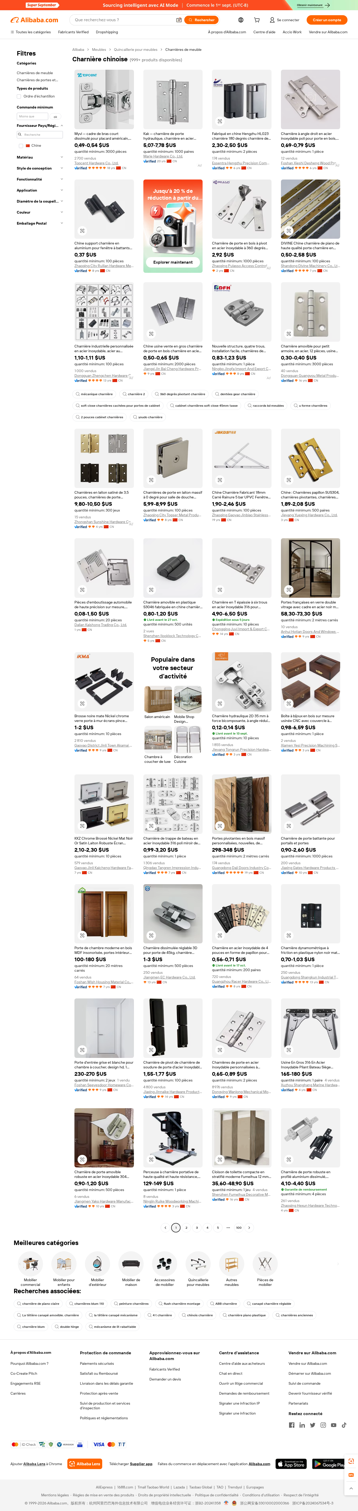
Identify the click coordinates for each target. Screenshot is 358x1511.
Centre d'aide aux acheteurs (242, 1363)
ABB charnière (226, 1304)
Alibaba (78, 49)
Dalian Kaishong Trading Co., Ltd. (100, 625)
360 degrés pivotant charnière (182, 394)
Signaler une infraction (237, 1413)
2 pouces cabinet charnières (102, 417)
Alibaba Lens (34, 1464)
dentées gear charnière (237, 394)
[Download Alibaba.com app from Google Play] (330, 1464)
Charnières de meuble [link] (183, 49)
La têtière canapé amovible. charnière (50, 1315)
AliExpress (104, 1487)
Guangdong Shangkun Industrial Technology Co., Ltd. (310, 977)
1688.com (125, 1487)
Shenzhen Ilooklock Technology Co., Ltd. (173, 636)
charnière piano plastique (247, 1315)
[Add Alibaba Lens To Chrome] (84, 1464)
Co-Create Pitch (23, 1373)
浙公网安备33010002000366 (264, 1503)
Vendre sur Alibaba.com (308, 1363)
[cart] (258, 21)
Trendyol (235, 1487)
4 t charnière (162, 1315)
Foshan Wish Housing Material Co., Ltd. (104, 982)
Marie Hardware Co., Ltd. (163, 156)
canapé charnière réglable (271, 1304)
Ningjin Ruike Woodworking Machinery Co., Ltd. (173, 1201)
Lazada (179, 1487)
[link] (351, 1461)
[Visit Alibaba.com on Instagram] (323, 1425)
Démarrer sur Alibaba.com (310, 1373)
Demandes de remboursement (244, 1393)
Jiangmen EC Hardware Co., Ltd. (169, 977)
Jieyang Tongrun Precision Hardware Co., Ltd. (242, 749)
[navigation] (40, 639)
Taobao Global (200, 1487)
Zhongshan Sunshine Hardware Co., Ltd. (104, 522)
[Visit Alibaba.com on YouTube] (333, 1425)
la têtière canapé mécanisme (116, 1315)
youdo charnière (150, 417)
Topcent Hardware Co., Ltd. (96, 163)
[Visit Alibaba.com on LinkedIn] (302, 1425)
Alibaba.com (259, 1464)
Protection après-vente (99, 1393)
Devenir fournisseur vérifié (310, 1393)
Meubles (99, 49)
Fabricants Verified (164, 1369)
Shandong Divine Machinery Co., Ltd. (310, 266)
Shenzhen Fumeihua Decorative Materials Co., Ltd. (242, 1194)
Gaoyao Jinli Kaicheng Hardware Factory (104, 868)
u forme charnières (313, 405)
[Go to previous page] (165, 1227)
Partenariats (298, 1403)
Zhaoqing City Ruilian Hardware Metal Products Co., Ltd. (104, 266)
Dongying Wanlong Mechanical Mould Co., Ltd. (242, 1092)
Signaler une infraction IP (239, 1403)
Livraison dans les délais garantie (106, 1383)
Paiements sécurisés (97, 1363)
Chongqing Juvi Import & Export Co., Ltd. (242, 629)
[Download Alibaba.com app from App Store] (291, 1464)
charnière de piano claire (40, 1304)
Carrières (18, 1393)
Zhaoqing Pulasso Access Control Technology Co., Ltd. (242, 266)
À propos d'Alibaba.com (30, 1352)
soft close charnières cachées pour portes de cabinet (120, 405)
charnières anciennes (297, 1315)
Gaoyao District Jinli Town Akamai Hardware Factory (104, 745)
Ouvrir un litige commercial (241, 1383)
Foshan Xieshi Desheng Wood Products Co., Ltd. (310, 163)
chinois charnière (200, 1315)
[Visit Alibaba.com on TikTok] (344, 1425)
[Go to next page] (249, 1227)
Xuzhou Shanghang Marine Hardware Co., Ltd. (310, 1085)
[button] (179, 20)
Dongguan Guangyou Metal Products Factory (310, 375)
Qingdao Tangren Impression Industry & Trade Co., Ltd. (173, 868)
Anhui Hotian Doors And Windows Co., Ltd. (310, 631)
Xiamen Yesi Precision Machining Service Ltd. (310, 745)
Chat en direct (230, 1373)
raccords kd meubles (268, 405)
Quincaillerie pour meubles (136, 49)
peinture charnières (134, 1304)
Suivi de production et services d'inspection (105, 1405)
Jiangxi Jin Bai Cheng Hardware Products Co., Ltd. (173, 369)
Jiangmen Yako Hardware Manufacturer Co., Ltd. (104, 1201)
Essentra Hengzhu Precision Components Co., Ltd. (242, 163)
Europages (255, 1487)
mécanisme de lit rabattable (115, 1327)
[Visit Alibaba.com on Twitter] (313, 1425)
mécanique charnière (97, 394)
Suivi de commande (305, 1383)
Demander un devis (165, 1379)
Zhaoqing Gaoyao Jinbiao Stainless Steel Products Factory (242, 515)
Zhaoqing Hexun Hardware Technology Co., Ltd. (310, 1205)
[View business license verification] (226, 1503)
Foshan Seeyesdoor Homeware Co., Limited (104, 1085)
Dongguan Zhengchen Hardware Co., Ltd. (104, 375)
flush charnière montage (182, 1304)
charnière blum (33, 1327)
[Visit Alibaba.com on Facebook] (292, 1425)
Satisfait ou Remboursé (99, 1373)
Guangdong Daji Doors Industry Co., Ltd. (242, 868)
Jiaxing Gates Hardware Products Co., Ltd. (310, 868)
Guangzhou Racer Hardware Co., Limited (242, 981)
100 (239, 1228)
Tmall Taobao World (153, 1487)
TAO (219, 1487)
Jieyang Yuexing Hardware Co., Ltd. (309, 515)
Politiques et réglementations (104, 1418)
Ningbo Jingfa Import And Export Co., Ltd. (242, 369)
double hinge (69, 1327)
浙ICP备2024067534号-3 (312, 1503)
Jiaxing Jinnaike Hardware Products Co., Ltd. (173, 1092)
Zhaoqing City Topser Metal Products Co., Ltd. (173, 515)
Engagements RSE (25, 1383)
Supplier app (141, 1464)
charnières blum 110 (89, 1304)
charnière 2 (136, 394)
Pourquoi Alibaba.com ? (29, 1363)
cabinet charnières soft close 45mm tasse (206, 405)
